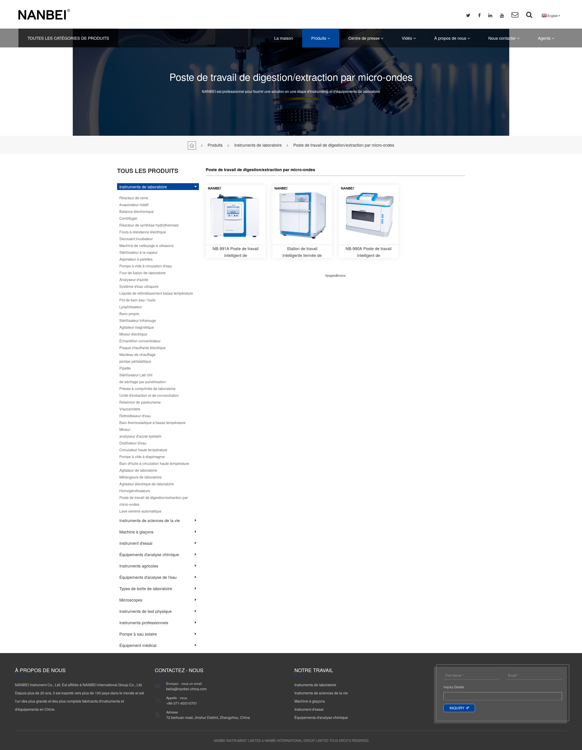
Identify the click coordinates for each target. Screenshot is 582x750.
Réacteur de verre (133, 197)
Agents (545, 38)
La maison (283, 38)
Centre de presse (364, 38)
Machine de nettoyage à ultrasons (146, 245)
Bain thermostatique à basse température (152, 422)
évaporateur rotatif (133, 204)
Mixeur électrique (133, 334)
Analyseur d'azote (133, 279)
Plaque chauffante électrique (142, 347)
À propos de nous (450, 38)
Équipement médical (137, 645)
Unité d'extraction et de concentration (149, 395)
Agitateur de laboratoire (138, 470)
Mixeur (124, 429)
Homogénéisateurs (134, 490)
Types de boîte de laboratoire (145, 588)
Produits (319, 38)
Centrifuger (128, 218)
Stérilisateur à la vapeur (138, 252)
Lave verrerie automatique (140, 511)
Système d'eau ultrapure (138, 286)
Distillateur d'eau (132, 443)
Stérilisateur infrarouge (137, 320)
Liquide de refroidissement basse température (156, 293)
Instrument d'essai (135, 543)
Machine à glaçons (136, 532)
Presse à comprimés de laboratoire (147, 388)
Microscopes (130, 600)
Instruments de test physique (145, 611)
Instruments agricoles (138, 566)
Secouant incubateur (136, 238)
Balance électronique (136, 211)
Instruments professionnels (143, 622)
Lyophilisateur (130, 306)
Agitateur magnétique (136, 327)
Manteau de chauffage (137, 354)
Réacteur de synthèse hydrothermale (149, 225)
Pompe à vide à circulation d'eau (145, 266)
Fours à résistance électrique (142, 231)
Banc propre (129, 313)
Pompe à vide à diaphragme (142, 456)
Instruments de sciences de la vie (149, 520)
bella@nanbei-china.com (186, 688)
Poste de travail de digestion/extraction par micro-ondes (343, 145)
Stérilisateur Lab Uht (135, 374)
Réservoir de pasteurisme (140, 402)
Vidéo (407, 38)
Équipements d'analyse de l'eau (148, 577)
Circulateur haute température (143, 449)
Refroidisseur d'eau (135, 415)
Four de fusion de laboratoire (142, 272)
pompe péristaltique (135, 361)
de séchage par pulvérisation (142, 381)
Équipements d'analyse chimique (149, 554)
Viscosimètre (129, 409)
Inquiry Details (454, 687)
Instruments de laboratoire (258, 145)
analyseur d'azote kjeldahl (140, 436)
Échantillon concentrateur (140, 340)
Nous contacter (502, 38)
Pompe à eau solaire (138, 634)
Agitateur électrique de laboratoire (146, 483)
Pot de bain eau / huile (137, 300)
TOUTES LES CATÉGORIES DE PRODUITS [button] (68, 38)
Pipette (125, 368)
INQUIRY (456, 708)
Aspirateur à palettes (136, 259)
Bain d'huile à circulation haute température (154, 463)
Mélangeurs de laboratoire (140, 477)
